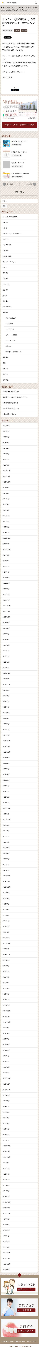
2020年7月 (6, 836)
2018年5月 (6, 983)
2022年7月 (6, 701)
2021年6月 (6, 774)
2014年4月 (6, 1236)
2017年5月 (6, 1050)
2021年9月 (6, 758)
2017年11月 (6, 1016)
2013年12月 (7, 1253)
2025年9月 (6, 487)
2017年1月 (6, 1073)
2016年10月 (7, 1089)
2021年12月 (7, 741)
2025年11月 (6, 476)
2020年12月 (7, 808)
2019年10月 (7, 887)
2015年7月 (6, 1168)
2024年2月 (6, 594)
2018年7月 (6, 971)
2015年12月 (7, 1146)
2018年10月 (7, 954)
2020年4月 (6, 853)
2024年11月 (6, 544)
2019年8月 (6, 898)
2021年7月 (6, 769)
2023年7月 (6, 634)
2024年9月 (6, 555)
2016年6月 (6, 1112)
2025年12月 (7, 471)
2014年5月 (6, 1230)
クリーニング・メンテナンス (12, 233)
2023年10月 (7, 617)
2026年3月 (6, 454)
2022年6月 (6, 707)
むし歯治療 (9, 323)
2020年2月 (6, 864)
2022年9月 (6, 690)
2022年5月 (6, 712)
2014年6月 (6, 1224)
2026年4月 (6, 448)
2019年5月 (6, 915)
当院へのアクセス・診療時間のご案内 (19, 125)
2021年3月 (6, 791)
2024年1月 (6, 600)
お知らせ (16, 30)
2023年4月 (6, 651)
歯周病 (5, 295)
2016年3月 (6, 1129)
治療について (7, 307)
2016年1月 (6, 1140)
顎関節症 (5, 380)
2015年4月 (6, 1179)
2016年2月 (6, 1134)
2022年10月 (7, 684)
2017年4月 (6, 1056)
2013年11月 (6, 1258)
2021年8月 (6, 763)
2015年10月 (7, 1157)
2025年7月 (6, 499)
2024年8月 (6, 561)
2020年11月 (6, 814)
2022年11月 (6, 679)
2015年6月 (6, 1174)
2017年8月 (6, 1033)
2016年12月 (7, 1078)
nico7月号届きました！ (20, 141)
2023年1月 (6, 667)
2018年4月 (6, 988)
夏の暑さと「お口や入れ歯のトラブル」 (16, 397)
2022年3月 (6, 724)
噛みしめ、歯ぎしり (9, 262)
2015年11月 (6, 1151)
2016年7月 (6, 1106)
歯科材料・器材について (14, 352)
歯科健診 (5, 301)
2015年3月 (6, 1185)
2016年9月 (6, 1095)
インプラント (10, 329)
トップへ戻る (19, 1275)
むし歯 (5, 228)
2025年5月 (6, 510)
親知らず (5, 368)
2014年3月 (6, 1241)
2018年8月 (6, 966)
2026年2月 (6, 459)
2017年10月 (7, 1022)
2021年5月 (6, 780)
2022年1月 (6, 735)
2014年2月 (6, 1247)
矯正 (4, 363)
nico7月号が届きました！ (11, 408)
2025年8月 (6, 493)
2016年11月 (6, 1084)
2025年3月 (6, 521)
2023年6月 (6, 639)
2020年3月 (6, 859)
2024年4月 (6, 583)
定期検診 (5, 273)
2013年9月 (6, 1270)
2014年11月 (6, 1208)
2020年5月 (6, 848)
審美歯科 (8, 346)
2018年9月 (6, 960)
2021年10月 (7, 752)
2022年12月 (7, 673)
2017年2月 (6, 1067)
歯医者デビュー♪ (17, 163)
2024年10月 (7, 549)
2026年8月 (6, 426)
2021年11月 (6, 746)
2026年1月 (6, 465)
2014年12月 (7, 1202)
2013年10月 (7, 1264)
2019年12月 (7, 876)
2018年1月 (6, 1005)
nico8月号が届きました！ (11, 391)
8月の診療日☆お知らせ (20, 173)
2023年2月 (6, 662)
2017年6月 (6, 1044)
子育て (5, 267)
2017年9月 (6, 1028)
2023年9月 (6, 622)
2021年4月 (6, 786)
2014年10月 (7, 1213)
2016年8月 (6, 1101)
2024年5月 (6, 577)
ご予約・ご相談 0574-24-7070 (19, 1346)
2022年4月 (6, 718)
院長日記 (5, 374)
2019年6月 (6, 909)
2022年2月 (6, 729)
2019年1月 (6, 938)
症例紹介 (5, 312)
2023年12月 (7, 606)
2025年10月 (7, 482)
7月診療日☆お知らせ (10, 414)
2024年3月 (6, 589)
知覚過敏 (5, 357)
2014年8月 (6, 1219)
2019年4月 (6, 921)
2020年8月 (6, 831)
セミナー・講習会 (11, 335)
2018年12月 (7, 943)
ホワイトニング (11, 340)
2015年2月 (6, 1191)
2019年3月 (6, 926)
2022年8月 (6, 696)
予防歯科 (5, 250)
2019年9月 (6, 892)
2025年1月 (6, 532)
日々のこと (6, 284)
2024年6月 (6, 572)
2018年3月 (6, 994)
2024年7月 (6, 566)
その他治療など (11, 318)
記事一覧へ (19, 192)
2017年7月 (6, 1039)
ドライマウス (7, 245)
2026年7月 (6, 431)
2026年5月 (6, 442)
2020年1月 (6, 870)
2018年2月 (6, 999)
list (15, 88)
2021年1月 (6, 802)
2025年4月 (6, 516)
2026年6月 (6, 437)
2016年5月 (6, 1118)
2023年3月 (6, 656)
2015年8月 (6, 1163)
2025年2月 (6, 527)
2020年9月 (6, 825)
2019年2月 (6, 932)
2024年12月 (7, 538)
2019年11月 (6, 881)
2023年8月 (6, 628)
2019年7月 (6, 904)
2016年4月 (6, 1123)
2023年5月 (6, 645)
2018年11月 (6, 949)
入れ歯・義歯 (7, 256)
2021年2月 (6, 797)
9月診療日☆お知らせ (19, 152)
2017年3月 (6, 1061)
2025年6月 (6, 504)
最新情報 (24, 30)
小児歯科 (5, 278)
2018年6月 (6, 977)
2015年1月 (6, 1196)
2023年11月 (6, 611)
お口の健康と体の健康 (10, 217)
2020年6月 (6, 842)
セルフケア (6, 239)
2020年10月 (7, 819)
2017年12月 (7, 1011)
